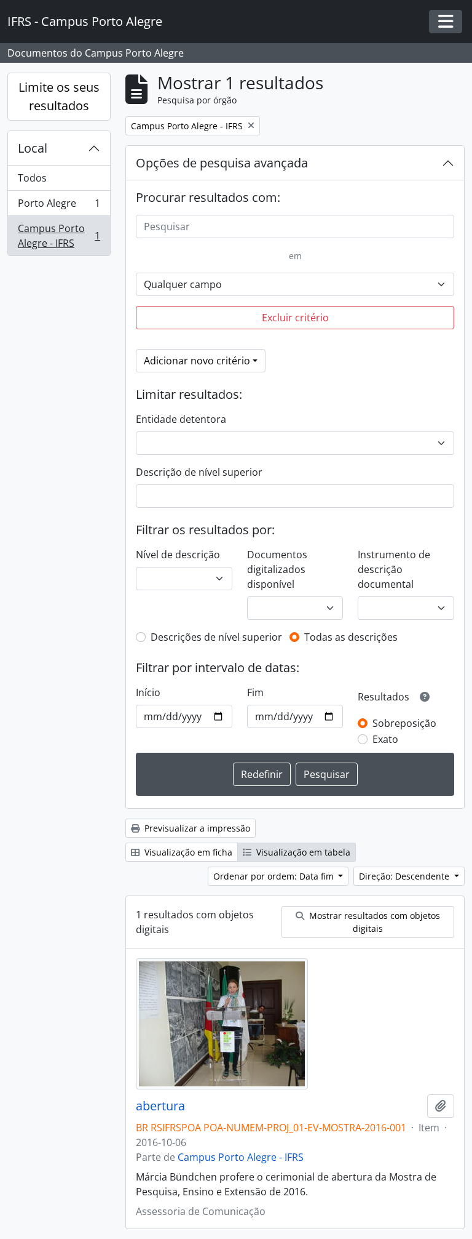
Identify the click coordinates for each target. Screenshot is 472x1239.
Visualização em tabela (302, 852)
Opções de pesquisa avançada (222, 162)
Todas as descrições (351, 637)
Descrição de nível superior (199, 472)
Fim (255, 692)
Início (148, 692)
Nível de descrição (178, 554)
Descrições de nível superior (216, 637)
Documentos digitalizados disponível (277, 569)
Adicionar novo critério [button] (197, 360)
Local (32, 148)
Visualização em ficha (187, 852)
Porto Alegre (58, 206)
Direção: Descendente (405, 876)
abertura (160, 1106)
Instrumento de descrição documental (394, 569)
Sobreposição (404, 723)
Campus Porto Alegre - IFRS (58, 236)
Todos (32, 178)
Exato (385, 739)
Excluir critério (295, 317)
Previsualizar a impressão (196, 828)
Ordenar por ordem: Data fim (274, 876)
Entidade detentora (181, 419)
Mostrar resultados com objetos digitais (373, 922)
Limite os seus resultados (59, 96)
